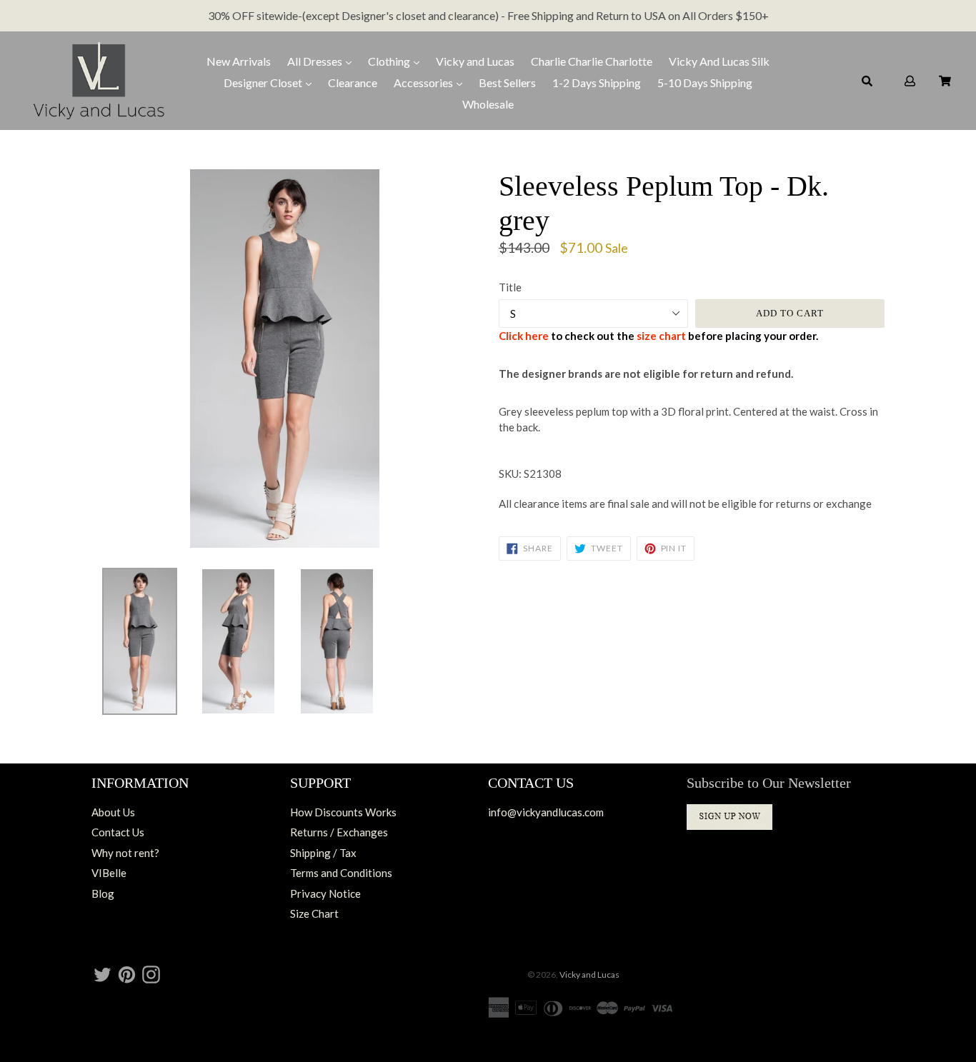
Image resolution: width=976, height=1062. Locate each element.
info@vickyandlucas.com (546, 812)
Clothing (390, 61)
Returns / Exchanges (339, 832)
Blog (102, 893)
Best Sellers (507, 82)
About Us (113, 812)
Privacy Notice (325, 893)
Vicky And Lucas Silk (719, 61)
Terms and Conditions (341, 872)
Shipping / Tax (323, 852)
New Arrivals (238, 61)
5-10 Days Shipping (704, 82)
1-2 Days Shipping (596, 82)
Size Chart (314, 913)
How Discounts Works (343, 812)
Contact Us (117, 832)
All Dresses (315, 61)
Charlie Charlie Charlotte (591, 61)
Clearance (352, 82)
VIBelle (108, 872)
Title (510, 287)
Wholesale (488, 104)
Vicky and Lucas (475, 61)
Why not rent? (125, 852)
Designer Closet (264, 82)
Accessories (424, 82)
